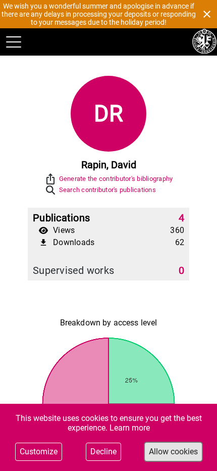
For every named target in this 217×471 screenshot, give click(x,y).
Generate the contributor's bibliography (116, 178)
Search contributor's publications (107, 190)
